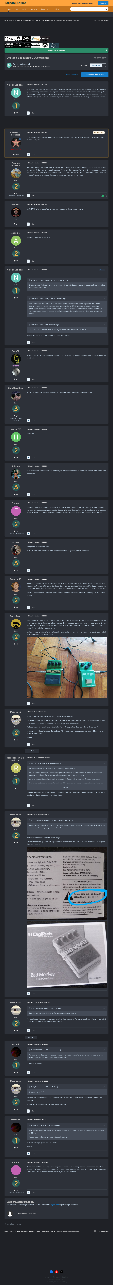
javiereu (15, 542)
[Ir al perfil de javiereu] (16, 550)
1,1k (16, 224)
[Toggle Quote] (30, 280)
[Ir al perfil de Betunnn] (16, 474)
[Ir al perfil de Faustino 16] (16, 587)
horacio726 (15, 429)
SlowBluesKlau (15, 388)
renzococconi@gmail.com (15, 759)
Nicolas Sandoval (23, 64)
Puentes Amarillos (15, 164)
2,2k (16, 416)
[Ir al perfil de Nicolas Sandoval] (9, 65)
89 (17, 261)
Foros (9, 9)
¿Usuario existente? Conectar (83, 3)
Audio (24, 9)
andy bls (15, 233)
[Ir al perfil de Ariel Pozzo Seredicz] (16, 143)
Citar (33, 113)
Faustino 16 (15, 579)
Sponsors (33, 9)
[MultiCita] (28, 113)
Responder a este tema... (28, 1213)
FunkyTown (15, 616)
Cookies (65, 1277)
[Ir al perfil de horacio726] (16, 437)
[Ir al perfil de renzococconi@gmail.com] (16, 768)
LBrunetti (54, 1008)
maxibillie (15, 204)
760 (16, 740)
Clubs (17, 9)
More (57, 9)
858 (16, 457)
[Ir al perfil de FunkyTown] (16, 624)
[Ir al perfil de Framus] (16, 511)
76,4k (17, 154)
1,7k (16, 570)
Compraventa (46, 9)
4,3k (16, 494)
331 (16, 193)
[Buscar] (106, 9)
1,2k (16, 531)
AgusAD (16, 351)
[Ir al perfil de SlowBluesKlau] (16, 396)
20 (17, 1072)
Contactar (56, 1277)
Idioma (47, 1277)
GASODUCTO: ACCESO (56, 50)
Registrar (103, 3)
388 (16, 644)
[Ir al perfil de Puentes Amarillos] (16, 173)
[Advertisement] (45, 30)
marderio (15, 1044)
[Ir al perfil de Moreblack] (16, 720)
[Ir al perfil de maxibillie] (16, 212)
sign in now (55, 1205)
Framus (15, 503)
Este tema (97, 9)
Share (84, 65)
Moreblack (15, 712)
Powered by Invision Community (56, 1282)
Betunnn (15, 466)
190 (16, 607)
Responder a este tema (95, 74)
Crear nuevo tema (71, 74)
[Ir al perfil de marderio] (16, 1052)
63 (17, 113)
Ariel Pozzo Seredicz (15, 133)
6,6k (16, 379)
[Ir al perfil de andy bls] (16, 241)
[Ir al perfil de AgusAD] (16, 359)
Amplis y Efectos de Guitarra (40, 66)
